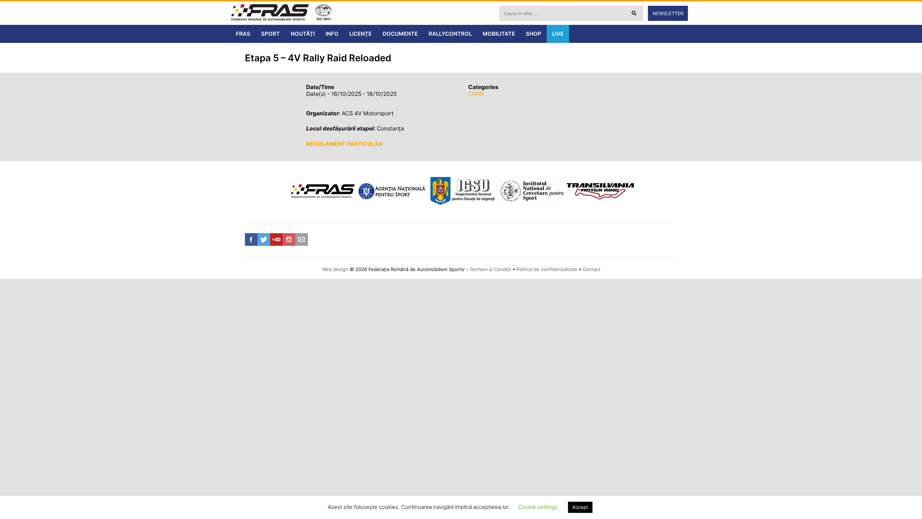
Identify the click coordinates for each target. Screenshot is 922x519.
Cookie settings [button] (538, 507)
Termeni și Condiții (490, 269)
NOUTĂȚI (303, 33)
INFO (332, 33)
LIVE (558, 33)
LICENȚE (360, 33)
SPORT (270, 33)
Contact (591, 269)
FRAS (243, 33)
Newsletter (668, 13)
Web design (335, 269)
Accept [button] (580, 507)
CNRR (476, 93)
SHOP (533, 33)
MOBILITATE (499, 33)
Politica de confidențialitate (546, 269)
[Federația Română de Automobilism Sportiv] (270, 13)
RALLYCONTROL (450, 33)
